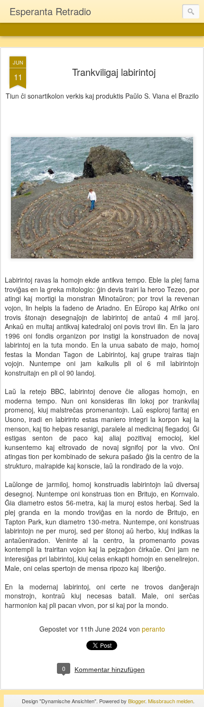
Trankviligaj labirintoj (114, 72)
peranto (153, 629)
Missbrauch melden (170, 701)
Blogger (136, 701)
